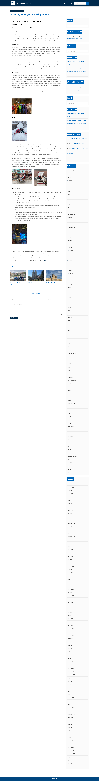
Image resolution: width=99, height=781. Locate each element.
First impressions (71, 290)
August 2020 (70, 572)
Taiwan (69, 449)
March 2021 (70, 549)
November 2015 (71, 747)
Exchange (70, 284)
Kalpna (68, 148)
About (63, 3)
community (70, 220)
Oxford (69, 397)
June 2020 (70, 579)
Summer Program (71, 443)
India (69, 310)
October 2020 (71, 566)
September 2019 (71, 599)
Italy (69, 323)
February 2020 (71, 582)
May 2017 (70, 688)
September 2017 (71, 674)
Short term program (72, 416)
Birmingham (70, 197)
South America (71, 426)
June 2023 (70, 543)
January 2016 (70, 740)
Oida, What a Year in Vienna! (34, 282)
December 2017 (71, 664)
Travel (21, 11)
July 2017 (70, 681)
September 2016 (71, 714)
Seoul (69, 413)
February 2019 (71, 622)
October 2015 (71, 750)
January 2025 (70, 510)
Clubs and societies (72, 214)
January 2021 (70, 556)
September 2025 (71, 490)
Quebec (69, 406)
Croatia (70, 253)
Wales (70, 276)
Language (70, 336)
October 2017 (71, 671)
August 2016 (70, 717)
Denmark (70, 234)
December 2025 (71, 483)
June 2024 (70, 530)
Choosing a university (72, 211)
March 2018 (70, 655)
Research (70, 410)
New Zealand (70, 383)
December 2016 (71, 704)
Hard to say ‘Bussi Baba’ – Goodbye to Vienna (76, 68)
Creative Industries (73, 353)
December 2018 (71, 628)
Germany (70, 300)
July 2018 (70, 641)
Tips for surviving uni (72, 456)
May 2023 (70, 546)
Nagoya (69, 373)
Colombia (70, 217)
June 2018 (70, 645)
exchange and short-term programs (74, 38)
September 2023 (71, 536)
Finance (69, 287)
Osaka (69, 393)
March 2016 (70, 734)
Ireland (69, 320)
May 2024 (70, 533)
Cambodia (70, 204)
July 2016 (70, 720)
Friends (69, 297)
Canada (12, 11)
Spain (69, 433)
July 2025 (70, 497)
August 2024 (70, 526)
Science (70, 363)
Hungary (70, 267)
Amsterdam (70, 188)
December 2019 (71, 589)
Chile (70, 183)
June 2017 (70, 684)
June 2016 (70, 724)
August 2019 (70, 602)
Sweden (69, 446)
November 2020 (71, 562)
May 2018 (70, 648)
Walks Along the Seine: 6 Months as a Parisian (76, 71)
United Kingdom (71, 462)
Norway (69, 390)
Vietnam (69, 469)
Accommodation (71, 170)
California (70, 201)
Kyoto (69, 333)
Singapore (70, 420)
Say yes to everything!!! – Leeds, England (75, 61)
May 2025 (70, 503)
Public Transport (71, 403)
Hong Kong (70, 303)
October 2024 (71, 520)
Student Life (70, 436)
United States (71, 466)
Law (69, 359)
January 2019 (70, 625)
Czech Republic (72, 257)
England (70, 260)
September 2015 (71, 753)
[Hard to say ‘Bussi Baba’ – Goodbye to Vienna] (54, 275)
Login (12, 778)
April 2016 (70, 730)
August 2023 (70, 539)
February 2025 (71, 506)
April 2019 (70, 615)
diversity (69, 237)
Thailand (69, 452)
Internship (70, 317)
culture (69, 230)
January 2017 (70, 701)
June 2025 (70, 500)
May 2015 (70, 763)
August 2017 (70, 678)
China (69, 207)
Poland (69, 400)
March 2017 (70, 694)
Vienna (71, 250)
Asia (69, 191)
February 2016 (71, 737)
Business (71, 350)
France (70, 263)
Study (17, 11)
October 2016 (71, 711)
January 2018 (70, 661)
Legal (17, 778)
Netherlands (70, 377)
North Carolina (71, 387)
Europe (69, 243)
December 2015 (71, 744)
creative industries (72, 227)
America (69, 177)
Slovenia (69, 423)
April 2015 (70, 767)
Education (70, 240)
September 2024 (71, 523)
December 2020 (71, 559)
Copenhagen (70, 224)
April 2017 (70, 691)
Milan (69, 367)
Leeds (69, 343)
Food (69, 294)
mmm (68, 138)
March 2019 (70, 618)
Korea (69, 330)
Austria (70, 247)
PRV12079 (54, 778)
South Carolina (71, 429)
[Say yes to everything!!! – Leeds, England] (18, 275)
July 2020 (70, 576)
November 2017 (71, 668)
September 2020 (71, 569)
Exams (69, 280)
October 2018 (71, 635)
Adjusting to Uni (71, 174)
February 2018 (71, 658)
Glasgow (71, 273)
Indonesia (70, 313)
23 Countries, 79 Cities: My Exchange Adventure (77, 74)
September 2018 (71, 638)
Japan (69, 327)
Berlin (69, 194)
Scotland (70, 270)
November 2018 (71, 632)
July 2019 (70, 605)
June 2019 (70, 609)
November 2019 (71, 592)
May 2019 (70, 612)
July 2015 (70, 760)
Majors (69, 346)
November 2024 (71, 516)
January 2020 (70, 585)
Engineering (71, 356)
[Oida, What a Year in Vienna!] (36, 275)
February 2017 (71, 697)
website (44, 260)
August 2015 (70, 757)
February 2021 (71, 553)
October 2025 (71, 487)
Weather (70, 472)
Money (69, 370)
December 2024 (71, 513)
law (68, 340)
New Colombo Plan (72, 380)
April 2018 (70, 651)
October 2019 (71, 595)
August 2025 (70, 493)
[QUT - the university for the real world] (13, 3)
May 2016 (70, 727)
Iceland (69, 307)
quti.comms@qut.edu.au (76, 90)
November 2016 (71, 707)
